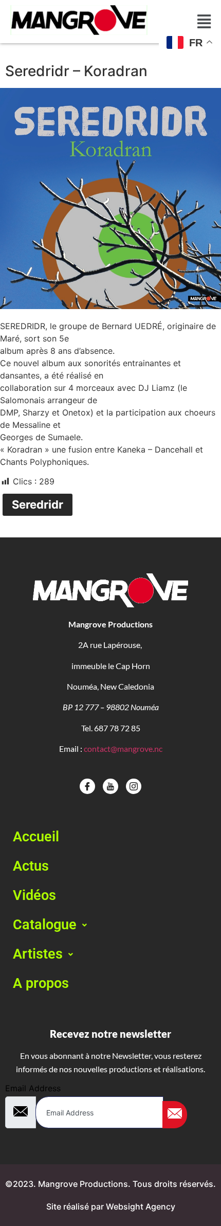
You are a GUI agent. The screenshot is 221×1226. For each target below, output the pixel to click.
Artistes (38, 954)
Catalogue (45, 924)
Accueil (36, 836)
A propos (41, 983)
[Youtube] (110, 786)
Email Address (33, 1088)
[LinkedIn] (133, 786)
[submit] (174, 1114)
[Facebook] (87, 786)
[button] (110, 925)
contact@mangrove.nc (123, 748)
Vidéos (34, 895)
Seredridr (37, 504)
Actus (31, 866)
